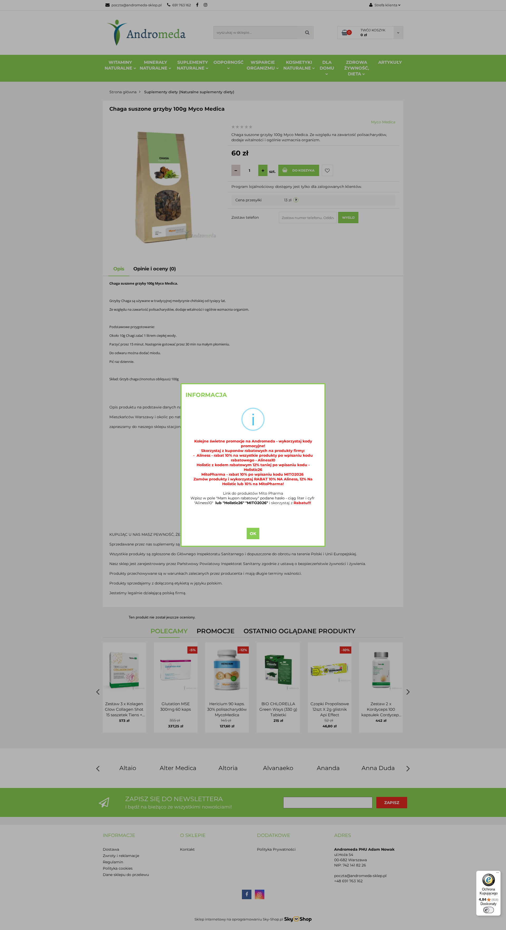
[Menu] (497, 874)
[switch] (488, 910)
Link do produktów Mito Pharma (253, 493)
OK (253, 533)
